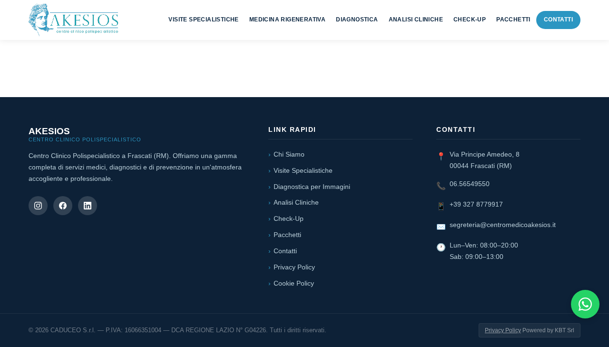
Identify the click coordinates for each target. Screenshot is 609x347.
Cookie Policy (294, 283)
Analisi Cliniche (416, 19)
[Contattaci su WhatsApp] (585, 304)
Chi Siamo (289, 154)
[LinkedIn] (87, 205)
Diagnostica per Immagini (312, 186)
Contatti (558, 19)
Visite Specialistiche (203, 19)
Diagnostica (357, 19)
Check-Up (469, 19)
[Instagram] (38, 205)
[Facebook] (62, 205)
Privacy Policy (294, 267)
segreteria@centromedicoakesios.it (503, 224)
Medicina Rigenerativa (287, 19)
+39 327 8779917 (476, 204)
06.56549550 (470, 184)
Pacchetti (513, 19)
